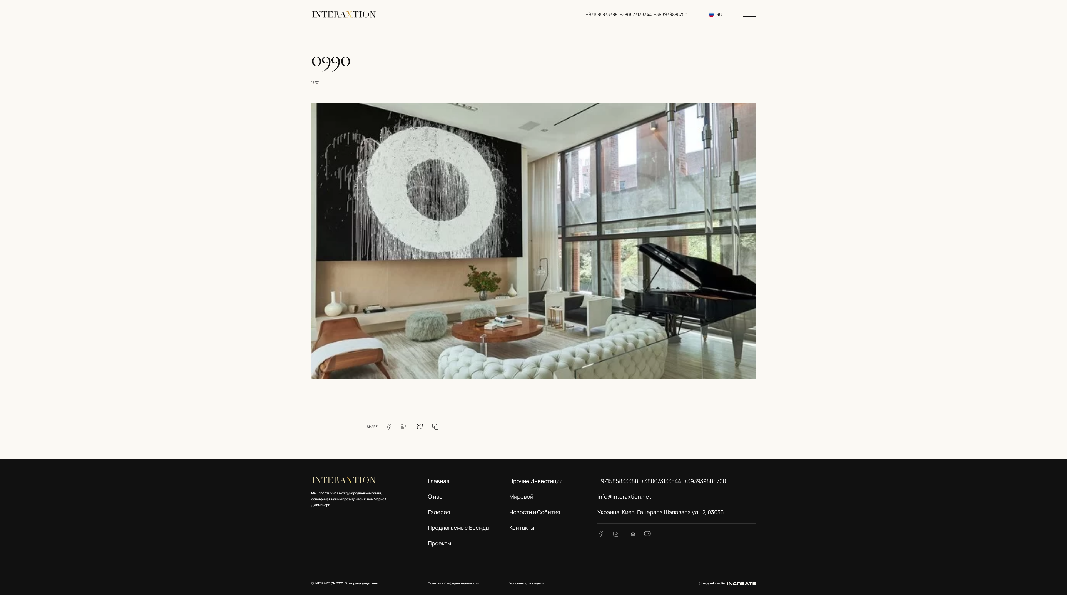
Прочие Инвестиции (535, 481)
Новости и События (534, 512)
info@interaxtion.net (624, 496)
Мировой (521, 496)
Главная (438, 481)
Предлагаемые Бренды (458, 527)
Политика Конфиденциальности (453, 583)
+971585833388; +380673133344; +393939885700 (636, 14)
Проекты (439, 543)
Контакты (521, 527)
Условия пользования (527, 583)
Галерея (439, 512)
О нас (435, 496)
